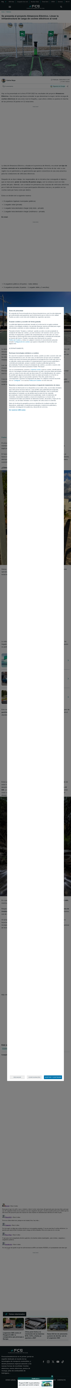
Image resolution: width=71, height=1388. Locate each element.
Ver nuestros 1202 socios (17, 410)
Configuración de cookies (22, 342)
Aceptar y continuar (53, 1077)
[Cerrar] (52, 1376)
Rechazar (17, 1077)
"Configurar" (17, 380)
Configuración (34, 1077)
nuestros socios (36, 369)
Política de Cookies (15, 340)
